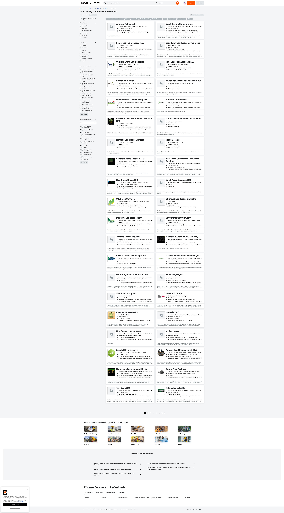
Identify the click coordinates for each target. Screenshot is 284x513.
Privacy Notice (107, 509)
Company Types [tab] (89, 492)
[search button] (177, 3)
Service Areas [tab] (121, 492)
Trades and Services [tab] (110, 492)
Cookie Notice (21, 501)
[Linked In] (188, 509)
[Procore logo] (85, 3)
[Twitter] (193, 509)
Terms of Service (114, 509)
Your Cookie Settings (15, 508)
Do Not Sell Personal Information (126, 509)
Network (96, 3)
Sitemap (135, 509)
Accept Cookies (15, 504)
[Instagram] (196, 509)
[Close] (27, 489)
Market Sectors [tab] (99, 492)
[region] (15, 499)
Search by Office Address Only (88, 19)
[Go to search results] (95, 123)
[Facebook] (190, 510)
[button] (80, 26)
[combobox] (167, 3)
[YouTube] (200, 509)
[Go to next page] (165, 413)
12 (161, 413)
